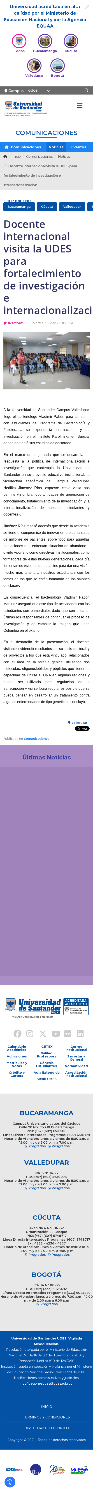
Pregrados (37, 1146)
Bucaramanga (19, 207)
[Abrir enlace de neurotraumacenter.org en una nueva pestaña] (14, 1469)
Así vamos (15, 965)
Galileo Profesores (46, 1055)
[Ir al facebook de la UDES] (15, 1034)
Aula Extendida (47, 1072)
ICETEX (46, 1046)
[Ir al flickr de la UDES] (65, 1034)
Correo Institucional (76, 1048)
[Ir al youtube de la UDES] (53, 1034)
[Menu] (80, 105)
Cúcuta (47, 207)
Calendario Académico (16, 1048)
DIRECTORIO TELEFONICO (46, 1428)
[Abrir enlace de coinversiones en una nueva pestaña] (57, 1469)
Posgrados (61, 1146)
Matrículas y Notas (17, 1064)
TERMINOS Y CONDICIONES (46, 1417)
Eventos (78, 147)
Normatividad (76, 1066)
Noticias (56, 147)
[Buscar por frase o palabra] (87, 90)
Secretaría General (76, 1058)
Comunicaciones (25, 147)
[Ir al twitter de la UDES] (40, 1034)
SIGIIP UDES (47, 1079)
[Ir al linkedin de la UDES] (78, 1034)
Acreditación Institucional (76, 1074)
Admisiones (17, 1056)
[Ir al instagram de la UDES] (27, 1034)
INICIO (46, 1407)
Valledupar (72, 207)
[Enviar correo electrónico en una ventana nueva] (46, 1383)
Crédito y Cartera (17, 1074)
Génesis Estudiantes (46, 1064)
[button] (10, 1482)
